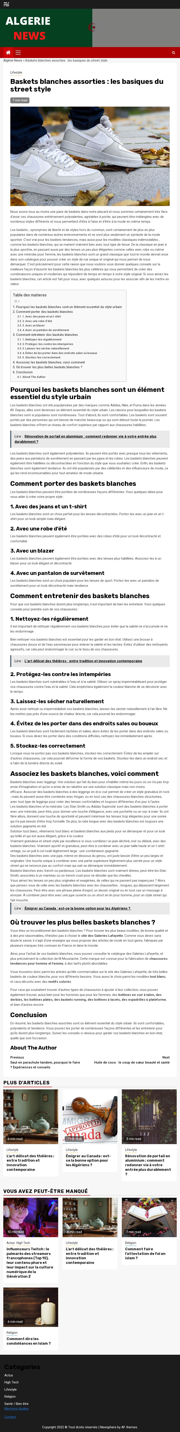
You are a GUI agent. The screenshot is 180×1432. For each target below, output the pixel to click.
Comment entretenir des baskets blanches (47, 334)
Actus (11, 1243)
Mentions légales (16, 1409)
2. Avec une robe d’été (37, 321)
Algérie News (12, 60)
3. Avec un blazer (33, 325)
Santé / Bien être (16, 1404)
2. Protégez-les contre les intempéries (47, 344)
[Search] (173, 52)
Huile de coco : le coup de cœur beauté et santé (132, 1059)
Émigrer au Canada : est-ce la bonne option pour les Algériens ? (88, 1160)
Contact (10, 1417)
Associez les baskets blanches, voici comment (50, 362)
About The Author (33, 377)
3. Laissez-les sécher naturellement (45, 348)
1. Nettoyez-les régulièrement (41, 339)
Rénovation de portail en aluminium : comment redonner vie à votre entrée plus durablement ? (148, 1165)
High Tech (23, 1243)
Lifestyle (16, 72)
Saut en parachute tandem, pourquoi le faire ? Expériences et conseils (45, 1062)
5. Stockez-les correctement (41, 357)
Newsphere (108, 1427)
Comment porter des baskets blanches (44, 312)
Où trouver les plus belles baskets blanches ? (49, 367)
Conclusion (24, 372)
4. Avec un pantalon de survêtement (45, 330)
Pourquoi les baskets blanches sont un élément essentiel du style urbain (69, 307)
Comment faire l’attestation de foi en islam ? (145, 1253)
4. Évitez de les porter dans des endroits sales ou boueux (59, 353)
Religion (130, 1243)
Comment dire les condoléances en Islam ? (29, 1341)
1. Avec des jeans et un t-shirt (41, 316)
